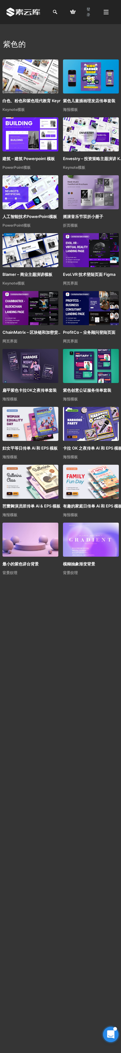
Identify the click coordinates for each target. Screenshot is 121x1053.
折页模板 (70, 225)
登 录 (88, 12)
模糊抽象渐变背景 (79, 563)
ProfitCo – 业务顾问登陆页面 (89, 332)
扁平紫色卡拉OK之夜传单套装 (29, 390)
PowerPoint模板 (16, 167)
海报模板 (70, 109)
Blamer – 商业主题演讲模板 (27, 274)
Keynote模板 (13, 109)
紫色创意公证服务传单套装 (87, 390)
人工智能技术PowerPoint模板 (29, 216)
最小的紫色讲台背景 (20, 563)
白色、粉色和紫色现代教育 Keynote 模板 (33, 100)
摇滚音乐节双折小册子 (83, 216)
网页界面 (70, 283)
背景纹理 (9, 572)
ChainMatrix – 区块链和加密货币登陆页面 (33, 332)
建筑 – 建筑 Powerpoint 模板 (28, 158)
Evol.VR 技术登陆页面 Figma (89, 274)
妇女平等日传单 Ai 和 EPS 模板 (30, 448)
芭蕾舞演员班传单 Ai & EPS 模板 (31, 505)
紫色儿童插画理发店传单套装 (89, 100)
